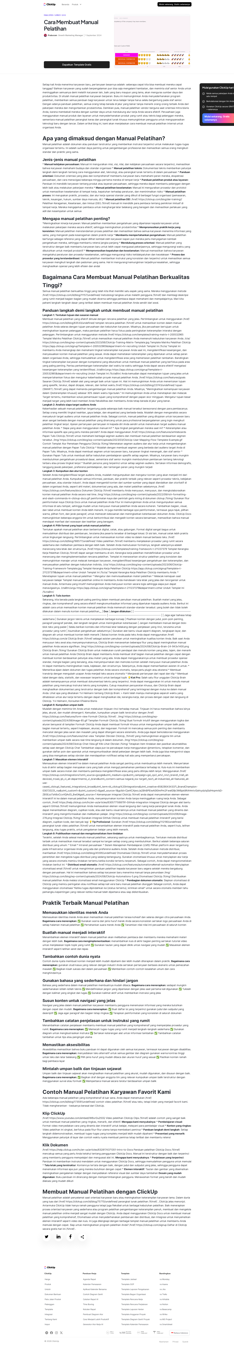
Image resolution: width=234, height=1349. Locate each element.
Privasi (175, 1341)
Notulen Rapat (89, 1309)
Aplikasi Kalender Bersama (95, 1289)
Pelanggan (49, 1304)
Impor (47, 1324)
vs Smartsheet (166, 1324)
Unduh (48, 1289)
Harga (47, 1279)
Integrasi (48, 1314)
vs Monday (165, 1279)
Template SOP (127, 1284)
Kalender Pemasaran (92, 1284)
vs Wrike (163, 1314)
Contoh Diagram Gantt (93, 1294)
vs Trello (163, 1294)
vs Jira (162, 1289)
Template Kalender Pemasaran (134, 1324)
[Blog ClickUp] (49, 4)
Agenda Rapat (89, 1279)
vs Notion (164, 1304)
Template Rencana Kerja (132, 1299)
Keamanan (163, 1341)
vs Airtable (164, 1299)
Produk (48, 1284)
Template (49, 1309)
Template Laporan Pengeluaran (135, 1289)
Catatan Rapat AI (90, 1299)
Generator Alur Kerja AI (93, 1324)
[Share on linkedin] (58, 1237)
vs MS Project (166, 1319)
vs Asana (164, 1284)
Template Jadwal (128, 1279)
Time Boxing (88, 1304)
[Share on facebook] (70, 1237)
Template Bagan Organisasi (133, 1294)
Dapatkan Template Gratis (76, 64)
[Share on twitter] (47, 1237)
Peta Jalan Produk (53, 1299)
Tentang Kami (51, 1319)
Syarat (185, 1341)
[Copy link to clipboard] (82, 1237)
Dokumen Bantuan (53, 1294)
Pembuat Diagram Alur (93, 1314)
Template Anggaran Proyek (133, 1314)
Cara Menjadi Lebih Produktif (96, 1319)
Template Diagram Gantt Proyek (135, 1319)
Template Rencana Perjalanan (134, 1304)
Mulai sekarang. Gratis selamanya (174, 4)
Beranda (65, 4)
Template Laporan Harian (132, 1309)
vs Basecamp (166, 1309)
